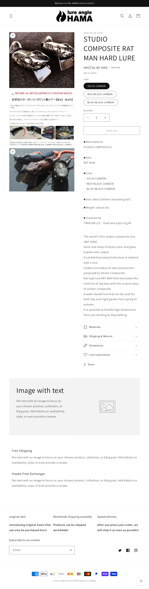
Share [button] (91, 364)
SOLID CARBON (96, 86)
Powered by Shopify (87, 581)
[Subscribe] (70, 550)
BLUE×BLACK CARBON (100, 102)
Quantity (88, 110)
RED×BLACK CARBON (100, 94)
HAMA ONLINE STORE (69, 581)
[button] (11, 16)
